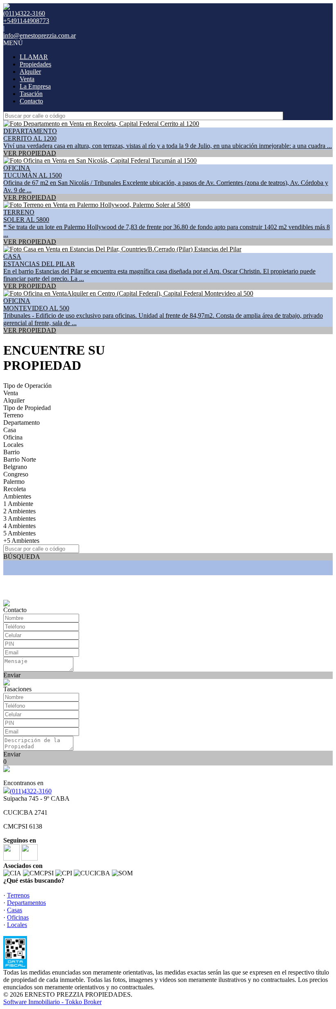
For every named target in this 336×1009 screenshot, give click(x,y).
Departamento (21, 422)
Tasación (31, 93)
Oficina (13, 437)
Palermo (14, 481)
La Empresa (35, 86)
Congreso (15, 474)
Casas (14, 910)
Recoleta (14, 488)
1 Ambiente (18, 503)
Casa (9, 429)
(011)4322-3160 (31, 791)
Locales (13, 444)
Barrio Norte (19, 459)
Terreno (13, 415)
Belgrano (15, 466)
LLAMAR (34, 56)
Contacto (31, 101)
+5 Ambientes (21, 540)
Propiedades (35, 64)
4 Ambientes (19, 525)
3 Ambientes (19, 518)
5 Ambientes (19, 533)
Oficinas (18, 917)
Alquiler (30, 71)
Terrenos (18, 895)
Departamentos (26, 902)
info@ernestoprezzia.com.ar (39, 35)
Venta (27, 78)
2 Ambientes (19, 511)
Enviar (11, 675)
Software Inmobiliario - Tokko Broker (52, 1001)
